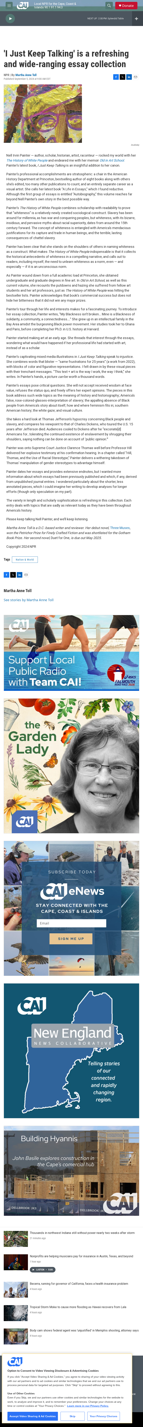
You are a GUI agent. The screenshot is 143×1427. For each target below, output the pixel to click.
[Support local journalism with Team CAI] (71, 653)
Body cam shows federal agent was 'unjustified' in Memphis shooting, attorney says (84, 1330)
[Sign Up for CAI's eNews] (71, 908)
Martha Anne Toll (25, 75)
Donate (128, 6)
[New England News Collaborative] (71, 1050)
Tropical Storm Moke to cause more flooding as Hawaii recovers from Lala (78, 1307)
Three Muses (120, 528)
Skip (72, 1416)
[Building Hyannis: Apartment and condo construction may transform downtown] (71, 1171)
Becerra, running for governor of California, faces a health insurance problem (79, 1283)
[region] (67, 1388)
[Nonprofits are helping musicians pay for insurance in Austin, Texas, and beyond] (16, 1262)
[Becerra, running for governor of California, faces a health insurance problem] (16, 1290)
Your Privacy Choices (103, 1416)
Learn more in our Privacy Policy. (88, 1405)
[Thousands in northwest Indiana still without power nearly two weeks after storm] (16, 1239)
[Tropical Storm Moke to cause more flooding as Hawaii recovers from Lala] (16, 1313)
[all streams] (137, 18)
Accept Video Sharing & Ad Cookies (32, 1416)
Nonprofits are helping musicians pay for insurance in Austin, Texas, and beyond (81, 1256)
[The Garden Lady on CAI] (71, 766)
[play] (10, 19)
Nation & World (25, 559)
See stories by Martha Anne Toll (29, 600)
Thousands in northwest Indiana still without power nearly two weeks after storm (82, 1233)
